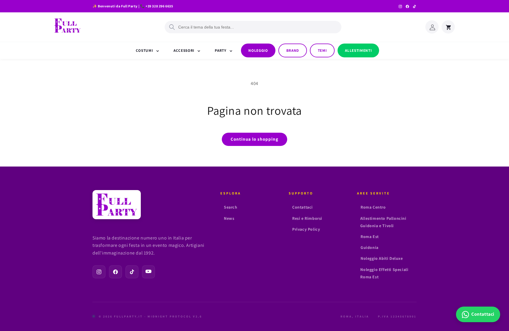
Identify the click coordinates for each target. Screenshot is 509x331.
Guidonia (370, 247)
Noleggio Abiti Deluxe (382, 258)
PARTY (221, 50)
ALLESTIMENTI (358, 50)
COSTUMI (145, 50)
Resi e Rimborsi (307, 218)
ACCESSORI (184, 50)
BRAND (292, 50)
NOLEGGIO (258, 50)
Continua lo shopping (254, 139)
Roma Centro (373, 207)
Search (230, 207)
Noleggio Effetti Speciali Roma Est (384, 273)
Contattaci (302, 207)
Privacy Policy (306, 229)
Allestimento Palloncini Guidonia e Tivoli (383, 222)
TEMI (322, 50)
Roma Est (370, 236)
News (229, 218)
